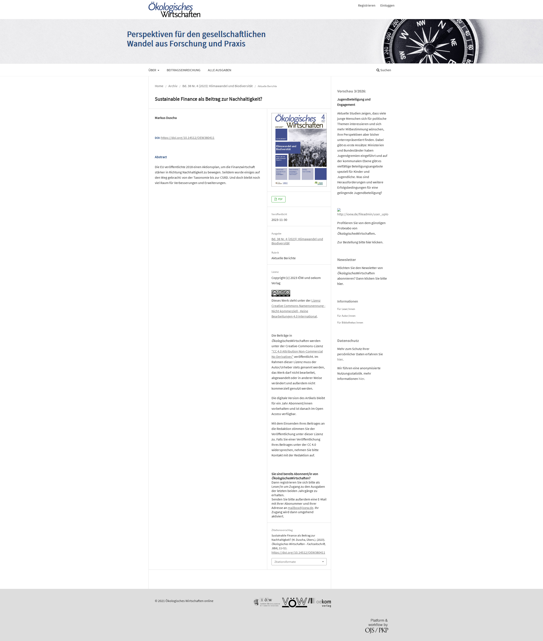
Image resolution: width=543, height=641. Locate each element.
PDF (280, 199)
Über (152, 70)
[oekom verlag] (319, 606)
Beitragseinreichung (183, 70)
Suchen (385, 70)
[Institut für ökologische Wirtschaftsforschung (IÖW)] (266, 606)
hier (369, 242)
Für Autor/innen (346, 316)
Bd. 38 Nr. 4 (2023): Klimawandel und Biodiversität (217, 86)
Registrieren (366, 5)
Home (159, 86)
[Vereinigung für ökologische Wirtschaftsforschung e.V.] (294, 606)
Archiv (172, 86)
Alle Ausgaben (219, 70)
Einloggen (387, 5)
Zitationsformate (285, 562)
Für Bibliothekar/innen (350, 322)
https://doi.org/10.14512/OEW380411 (187, 137)
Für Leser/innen (346, 309)
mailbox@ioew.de (300, 508)
